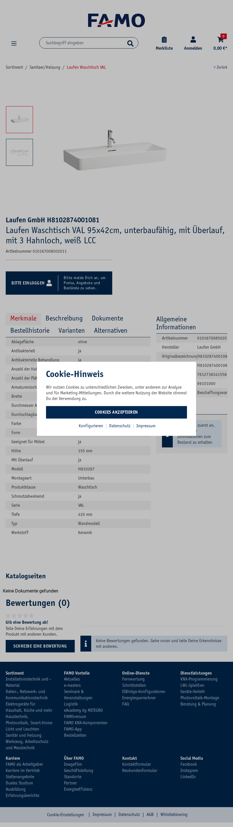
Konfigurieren (91, 425)
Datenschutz (120, 425)
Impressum (145, 425)
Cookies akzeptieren (116, 412)
